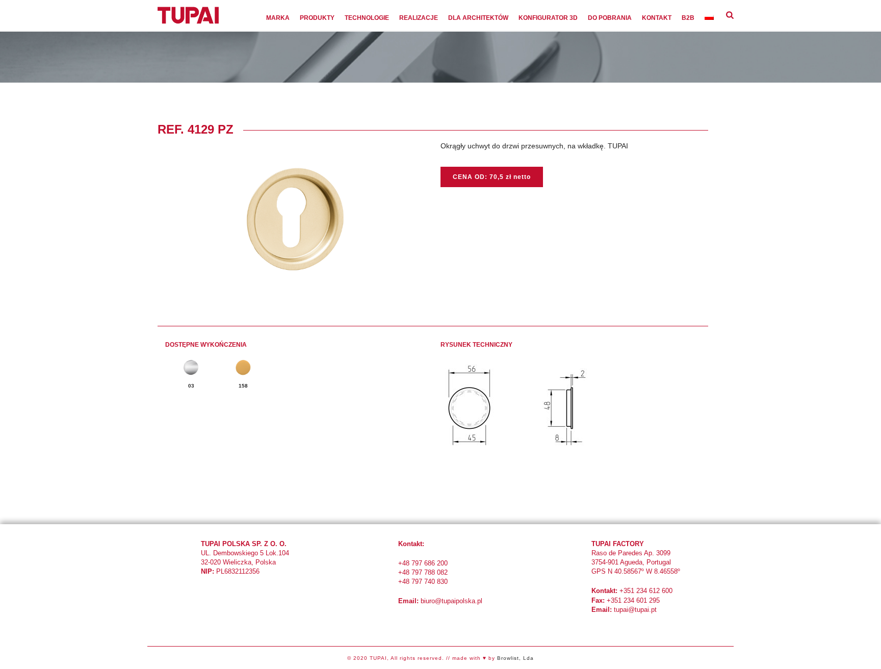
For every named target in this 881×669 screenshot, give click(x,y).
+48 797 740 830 (423, 581)
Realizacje (418, 17)
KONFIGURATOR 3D (548, 17)
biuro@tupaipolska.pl (451, 601)
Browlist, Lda (515, 658)
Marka (278, 17)
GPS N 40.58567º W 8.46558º (635, 571)
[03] (191, 367)
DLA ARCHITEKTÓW (478, 17)
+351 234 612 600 (645, 591)
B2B (688, 17)
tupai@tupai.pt (635, 609)
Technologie (367, 17)
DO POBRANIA (610, 17)
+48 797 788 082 (423, 572)
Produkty (317, 17)
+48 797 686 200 (423, 563)
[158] (243, 367)
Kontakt (656, 17)
